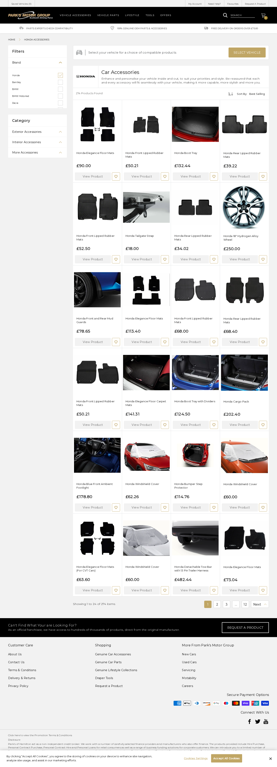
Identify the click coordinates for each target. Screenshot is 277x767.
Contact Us (16, 662)
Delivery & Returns (21, 678)
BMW (15, 89)
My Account (195, 3)
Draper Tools (104, 678)
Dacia (15, 103)
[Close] (270, 759)
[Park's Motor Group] (30, 15)
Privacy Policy (18, 686)
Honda (16, 75)
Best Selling (257, 93)
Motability (189, 678)
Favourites (233, 3)
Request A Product (255, 3)
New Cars (189, 654)
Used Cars (189, 662)
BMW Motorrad (20, 96)
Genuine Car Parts (108, 662)
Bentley (16, 82)
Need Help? (214, 3)
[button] (93, 176)
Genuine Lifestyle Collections (116, 670)
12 (245, 604)
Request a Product (109, 686)
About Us (15, 654)
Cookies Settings (196, 758)
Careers (187, 686)
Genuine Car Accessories (113, 654)
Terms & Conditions (22, 670)
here (17, 735)
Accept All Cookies (226, 758)
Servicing (188, 670)
